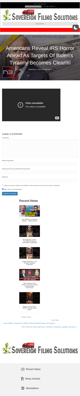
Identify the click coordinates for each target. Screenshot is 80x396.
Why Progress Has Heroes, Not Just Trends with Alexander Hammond (30, 285)
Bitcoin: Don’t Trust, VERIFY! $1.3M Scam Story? (29, 308)
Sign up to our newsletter (12, 189)
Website (5, 177)
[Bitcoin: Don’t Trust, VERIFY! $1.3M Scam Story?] (29, 298)
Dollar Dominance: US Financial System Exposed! (29, 263)
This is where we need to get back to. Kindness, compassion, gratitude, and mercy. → (49, 327)
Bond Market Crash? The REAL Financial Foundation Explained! (29, 241)
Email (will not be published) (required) (16, 169)
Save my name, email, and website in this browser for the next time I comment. (32, 185)
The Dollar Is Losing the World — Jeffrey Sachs (30, 220)
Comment (5, 138)
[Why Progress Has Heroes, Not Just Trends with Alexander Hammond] (29, 274)
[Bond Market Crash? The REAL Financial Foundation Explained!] (29, 231)
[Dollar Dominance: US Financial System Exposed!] (29, 253)
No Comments (47, 69)
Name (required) (7, 160)
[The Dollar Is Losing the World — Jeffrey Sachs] (29, 211)
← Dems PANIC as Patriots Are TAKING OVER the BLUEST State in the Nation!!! (28, 323)
